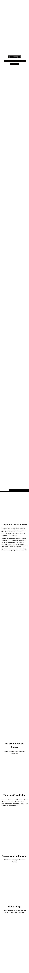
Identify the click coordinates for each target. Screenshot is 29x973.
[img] (14, 249)
